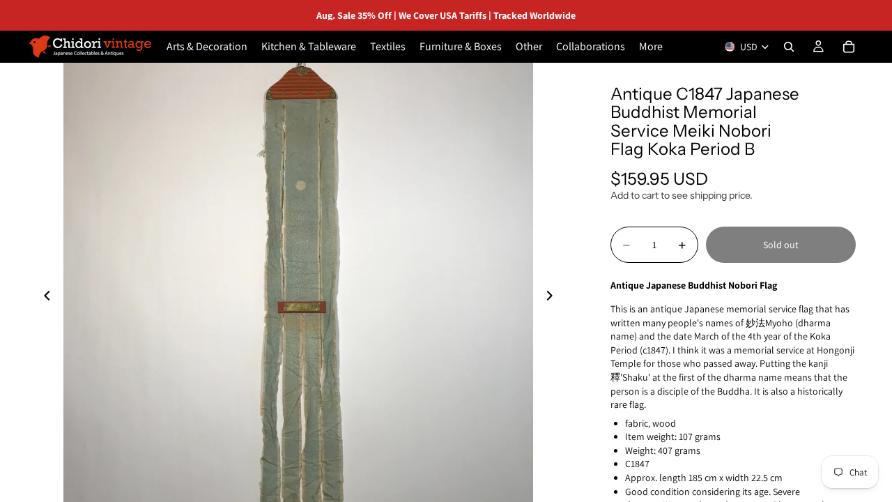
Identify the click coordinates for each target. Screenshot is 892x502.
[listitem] (651, 47)
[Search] (789, 46)
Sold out (781, 244)
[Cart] (848, 46)
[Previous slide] (43, 297)
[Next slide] (553, 297)
